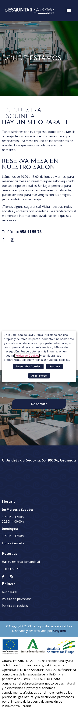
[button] (68, 10)
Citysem (59, 631)
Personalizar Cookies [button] (28, 366)
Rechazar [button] (54, 366)
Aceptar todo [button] (39, 375)
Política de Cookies (27, 355)
